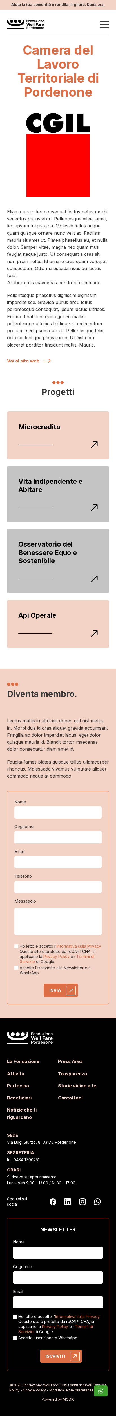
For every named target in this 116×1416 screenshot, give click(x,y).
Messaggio (25, 901)
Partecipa (18, 1086)
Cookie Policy (34, 1390)
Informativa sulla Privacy (79, 946)
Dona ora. (96, 4)
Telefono (23, 876)
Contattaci (70, 1098)
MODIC (69, 1399)
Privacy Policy (56, 956)
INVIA (55, 990)
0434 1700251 (26, 1159)
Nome (20, 802)
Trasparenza (72, 1073)
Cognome (24, 826)
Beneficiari (19, 1098)
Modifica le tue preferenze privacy (78, 1390)
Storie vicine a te (77, 1086)
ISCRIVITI (55, 1356)
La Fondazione (23, 1061)
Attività (15, 1073)
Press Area (70, 1061)
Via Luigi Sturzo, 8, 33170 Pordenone (41, 1142)
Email (19, 851)
